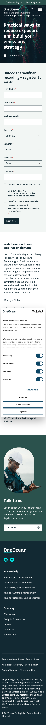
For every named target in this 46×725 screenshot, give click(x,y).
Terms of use (32, 659)
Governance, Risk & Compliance (19, 588)
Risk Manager (11, 271)
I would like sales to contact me (24, 184)
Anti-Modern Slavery (12, 665)
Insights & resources (14, 619)
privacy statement (18, 205)
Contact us (9, 629)
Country (8, 157)
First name (10, 89)
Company (9, 171)
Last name (9, 102)
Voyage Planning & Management (20, 593)
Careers (7, 624)
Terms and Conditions (13, 659)
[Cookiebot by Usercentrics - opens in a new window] (32, 311)
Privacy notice (27, 670)
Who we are (9, 614)
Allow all (23, 397)
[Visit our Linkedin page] (6, 560)
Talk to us (11, 527)
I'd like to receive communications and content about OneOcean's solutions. (22, 193)
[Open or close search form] (32, 9)
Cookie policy (31, 665)
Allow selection (23, 404)
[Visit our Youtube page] (12, 560)
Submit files (10, 634)
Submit (9, 221)
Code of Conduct (10, 670)
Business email (12, 116)
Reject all (23, 412)
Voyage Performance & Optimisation (22, 598)
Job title (9, 130)
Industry (9, 144)
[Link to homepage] (11, 9)
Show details (32, 390)
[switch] (37, 364)
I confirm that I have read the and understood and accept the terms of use (23, 207)
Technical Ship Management (18, 582)
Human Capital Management (18, 577)
